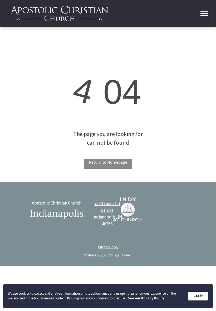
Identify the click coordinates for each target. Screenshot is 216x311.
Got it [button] (198, 296)
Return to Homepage (108, 162)
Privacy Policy (108, 247)
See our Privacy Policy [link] (146, 298)
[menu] (204, 13)
